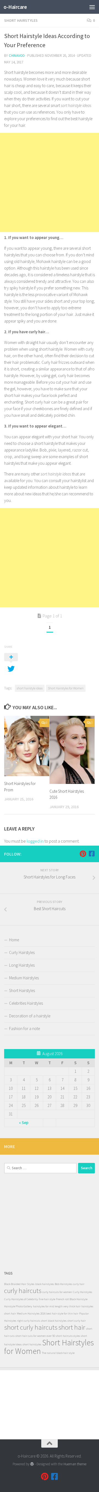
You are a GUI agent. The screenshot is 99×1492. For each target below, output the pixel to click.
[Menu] (92, 7)
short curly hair (76, 1320)
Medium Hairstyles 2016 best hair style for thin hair (47, 1313)
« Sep (23, 1122)
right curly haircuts (28, 1320)
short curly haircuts (30, 1327)
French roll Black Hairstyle (71, 1299)
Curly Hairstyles (22, 952)
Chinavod (17, 55)
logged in (35, 841)
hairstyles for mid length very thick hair (57, 1306)
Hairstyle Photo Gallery (18, 1306)
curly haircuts (23, 1290)
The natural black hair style (58, 1353)
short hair (71, 1327)
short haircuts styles (68, 1336)
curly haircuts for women (57, 1292)
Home (14, 939)
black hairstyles (44, 1284)
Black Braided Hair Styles (19, 1284)
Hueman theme (75, 1464)
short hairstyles (32, 1344)
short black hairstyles (54, 1320)
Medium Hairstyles (24, 977)
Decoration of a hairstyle (29, 1015)
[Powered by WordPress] (32, 1464)
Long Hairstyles (22, 965)
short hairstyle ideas (30, 688)
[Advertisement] (49, 182)
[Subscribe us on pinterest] (82, 853)
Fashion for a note (24, 1028)
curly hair (78, 1284)
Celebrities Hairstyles (26, 1003)
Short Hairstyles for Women (66, 688)
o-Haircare (15, 7)
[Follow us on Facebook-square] (91, 853)
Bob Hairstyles (63, 1284)
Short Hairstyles (21, 20)
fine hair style (47, 1299)
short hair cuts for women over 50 (35, 1336)
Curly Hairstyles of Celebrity (21, 1299)
